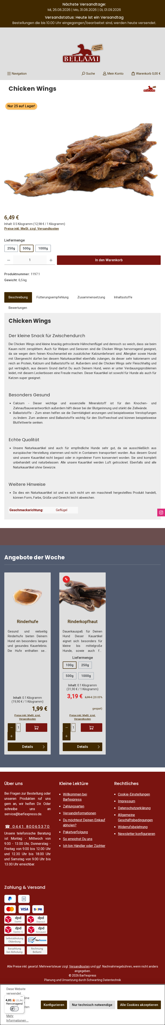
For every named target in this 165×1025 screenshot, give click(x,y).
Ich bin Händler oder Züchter (84, 846)
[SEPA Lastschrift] (38, 909)
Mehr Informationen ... (17, 1018)
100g (69, 665)
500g (27, 248)
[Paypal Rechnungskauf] (24, 899)
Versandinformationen (79, 813)
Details (27, 747)
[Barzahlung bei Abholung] (14, 950)
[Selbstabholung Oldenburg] (14, 940)
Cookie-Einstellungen (134, 794)
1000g (43, 248)
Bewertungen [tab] (18, 308)
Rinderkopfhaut (83, 621)
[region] (82, 154)
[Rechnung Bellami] (37, 950)
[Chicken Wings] (82, 154)
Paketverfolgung (75, 832)
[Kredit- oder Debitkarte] (17, 909)
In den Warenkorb (109, 260)
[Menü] (21, 997)
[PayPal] (10, 899)
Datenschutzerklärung (134, 808)
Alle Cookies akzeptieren (139, 1005)
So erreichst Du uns (77, 839)
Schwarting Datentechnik (104, 980)
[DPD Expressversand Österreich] (37, 919)
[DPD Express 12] (14, 930)
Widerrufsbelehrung (133, 827)
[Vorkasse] (37, 940)
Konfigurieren (54, 1005)
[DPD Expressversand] (14, 919)
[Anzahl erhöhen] (51, 260)
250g (11, 248)
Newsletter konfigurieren (136, 834)
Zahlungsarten (73, 806)
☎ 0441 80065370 (27, 826)
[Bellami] (149, 90)
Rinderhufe (27, 621)
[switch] (14, 1008)
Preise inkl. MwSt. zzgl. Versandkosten (31, 228)
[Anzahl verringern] (8, 260)
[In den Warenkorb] (36, 727)
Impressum (126, 801)
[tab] (18, 297)
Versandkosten (79, 966)
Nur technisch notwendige (92, 1005)
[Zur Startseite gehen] (82, 53)
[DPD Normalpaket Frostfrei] (37, 930)
